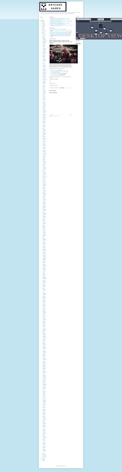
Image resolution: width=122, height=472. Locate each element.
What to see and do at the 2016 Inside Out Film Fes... (44, 388)
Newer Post (51, 114)
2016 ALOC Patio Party (44, 314)
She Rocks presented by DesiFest (56, 75)
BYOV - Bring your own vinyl (55, 74)
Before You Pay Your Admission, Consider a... (44, 229)
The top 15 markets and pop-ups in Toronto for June (44, 66)
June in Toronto (44, 175)
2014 (42, 459)
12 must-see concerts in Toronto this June (44, 148)
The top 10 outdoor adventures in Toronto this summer (44, 297)
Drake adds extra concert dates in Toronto (44, 447)
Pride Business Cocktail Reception (44, 247)
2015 (42, 458)
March (43, 454)
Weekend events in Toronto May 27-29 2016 (44, 252)
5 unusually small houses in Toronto (44, 232)
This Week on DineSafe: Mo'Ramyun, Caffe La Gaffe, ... (44, 83)
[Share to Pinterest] (63, 87)
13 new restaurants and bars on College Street (44, 430)
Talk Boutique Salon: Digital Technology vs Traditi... (44, 278)
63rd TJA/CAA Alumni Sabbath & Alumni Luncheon (44, 305)
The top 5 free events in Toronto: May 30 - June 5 (44, 151)
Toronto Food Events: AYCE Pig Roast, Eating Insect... (44, 235)
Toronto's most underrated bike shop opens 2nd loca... (44, 60)
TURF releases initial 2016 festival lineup (44, 250)
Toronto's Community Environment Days (44, 223)
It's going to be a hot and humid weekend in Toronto (44, 197)
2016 (42, 26)
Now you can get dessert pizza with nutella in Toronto (44, 122)
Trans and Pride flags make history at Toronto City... (44, 42)
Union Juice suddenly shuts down (44, 309)
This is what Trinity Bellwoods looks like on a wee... (44, 355)
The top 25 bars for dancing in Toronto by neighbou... (44, 213)
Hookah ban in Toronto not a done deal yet (44, 319)
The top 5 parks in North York (44, 154)
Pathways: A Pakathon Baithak (43, 137)
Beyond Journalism (44, 63)
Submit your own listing (62, 76)
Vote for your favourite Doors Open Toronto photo (44, 39)
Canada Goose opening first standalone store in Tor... (44, 259)
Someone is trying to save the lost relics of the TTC (44, 337)
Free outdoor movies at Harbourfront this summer (44, 193)
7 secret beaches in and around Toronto (44, 156)
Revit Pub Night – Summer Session (44, 200)
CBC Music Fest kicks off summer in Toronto (44, 107)
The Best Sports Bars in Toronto (44, 317)
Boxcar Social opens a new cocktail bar (44, 423)
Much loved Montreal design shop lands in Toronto (44, 344)
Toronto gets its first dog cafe (44, 191)
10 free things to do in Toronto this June (44, 139)
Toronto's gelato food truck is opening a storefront (44, 329)
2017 (42, 25)
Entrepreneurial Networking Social (44, 372)
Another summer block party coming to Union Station (44, 73)
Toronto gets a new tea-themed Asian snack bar (44, 145)
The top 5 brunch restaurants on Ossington (44, 436)
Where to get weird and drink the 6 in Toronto (44, 255)
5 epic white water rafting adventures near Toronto (44, 173)
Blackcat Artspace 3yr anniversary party (56, 73)
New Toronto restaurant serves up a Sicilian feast (44, 351)
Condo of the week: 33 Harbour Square (44, 275)
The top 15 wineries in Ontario (44, 171)
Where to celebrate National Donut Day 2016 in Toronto (44, 56)
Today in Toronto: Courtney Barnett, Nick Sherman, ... (44, 129)
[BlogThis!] (61, 87)
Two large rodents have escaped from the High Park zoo (44, 359)
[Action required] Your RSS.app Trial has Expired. (56, 29)
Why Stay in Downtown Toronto (44, 180)
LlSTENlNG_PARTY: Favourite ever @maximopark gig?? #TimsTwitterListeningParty (61, 30)
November (43, 29)
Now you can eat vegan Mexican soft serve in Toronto (44, 443)
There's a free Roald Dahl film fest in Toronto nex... (44, 206)
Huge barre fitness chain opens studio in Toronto (44, 265)
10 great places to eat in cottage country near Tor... (44, 440)
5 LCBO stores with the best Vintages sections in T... (44, 451)
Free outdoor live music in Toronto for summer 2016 (44, 70)
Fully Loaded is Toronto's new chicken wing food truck (44, 384)
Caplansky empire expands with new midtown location (44, 312)
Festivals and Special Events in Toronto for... (44, 220)
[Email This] (60, 87)
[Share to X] (62, 87)
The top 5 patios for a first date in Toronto (44, 80)
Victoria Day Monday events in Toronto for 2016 (44, 396)
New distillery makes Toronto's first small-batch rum (44, 426)
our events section (61, 68)
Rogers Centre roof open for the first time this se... (44, 185)
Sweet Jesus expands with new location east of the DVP (44, 210)
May (43, 37)
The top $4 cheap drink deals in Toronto (44, 262)
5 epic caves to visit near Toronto (44, 407)
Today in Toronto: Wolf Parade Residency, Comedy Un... (44, 375)
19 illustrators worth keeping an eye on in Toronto (44, 340)
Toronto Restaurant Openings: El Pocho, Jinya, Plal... (44, 281)
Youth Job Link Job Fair (44, 96)
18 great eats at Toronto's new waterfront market (44, 112)
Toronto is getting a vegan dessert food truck (44, 46)
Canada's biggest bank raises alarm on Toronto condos (44, 203)
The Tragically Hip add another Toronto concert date (44, 103)
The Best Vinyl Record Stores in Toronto (44, 188)
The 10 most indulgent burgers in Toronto (44, 159)
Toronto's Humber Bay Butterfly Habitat (44, 226)
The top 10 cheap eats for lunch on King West (44, 322)
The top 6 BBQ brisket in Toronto (44, 165)
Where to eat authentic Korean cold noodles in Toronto (44, 76)
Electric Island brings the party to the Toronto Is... (44, 362)
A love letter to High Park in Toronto (44, 434)
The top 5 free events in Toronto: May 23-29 (44, 410)
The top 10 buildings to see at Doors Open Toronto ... (44, 348)
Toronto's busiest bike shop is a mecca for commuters (44, 392)
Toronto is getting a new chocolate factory (44, 217)
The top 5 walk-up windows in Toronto (44, 162)
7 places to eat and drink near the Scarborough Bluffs (44, 381)
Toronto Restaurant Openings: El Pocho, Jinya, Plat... (44, 239)
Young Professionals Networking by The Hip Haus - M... (44, 294)
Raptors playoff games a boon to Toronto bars (44, 417)
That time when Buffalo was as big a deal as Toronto (44, 401)
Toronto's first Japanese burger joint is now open (44, 115)
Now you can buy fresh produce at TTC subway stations (44, 269)
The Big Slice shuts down (44, 109)
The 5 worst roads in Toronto (43, 272)
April (43, 453)
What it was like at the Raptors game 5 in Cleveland (44, 285)
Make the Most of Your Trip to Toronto (44, 177)
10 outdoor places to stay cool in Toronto (44, 142)
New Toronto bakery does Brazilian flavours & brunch (44, 413)
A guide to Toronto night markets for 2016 (44, 404)
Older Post (71, 114)
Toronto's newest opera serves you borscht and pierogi (44, 133)
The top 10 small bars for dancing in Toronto (44, 420)
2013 (42, 460)
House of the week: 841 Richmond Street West (44, 365)
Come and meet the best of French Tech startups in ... (44, 52)
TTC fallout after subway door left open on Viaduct (44, 49)
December (43, 27)
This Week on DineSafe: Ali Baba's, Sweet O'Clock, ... (44, 369)
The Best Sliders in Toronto (44, 399)
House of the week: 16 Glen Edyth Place (44, 86)
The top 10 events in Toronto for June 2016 (44, 126)
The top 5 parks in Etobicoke (44, 378)
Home (61, 114)
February (43, 455)
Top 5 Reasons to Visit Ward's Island (44, 182)
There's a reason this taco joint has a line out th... (44, 167)
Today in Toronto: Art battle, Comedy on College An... (44, 90)
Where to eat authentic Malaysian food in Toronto (44, 301)
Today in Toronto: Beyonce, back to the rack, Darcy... (44, 333)
